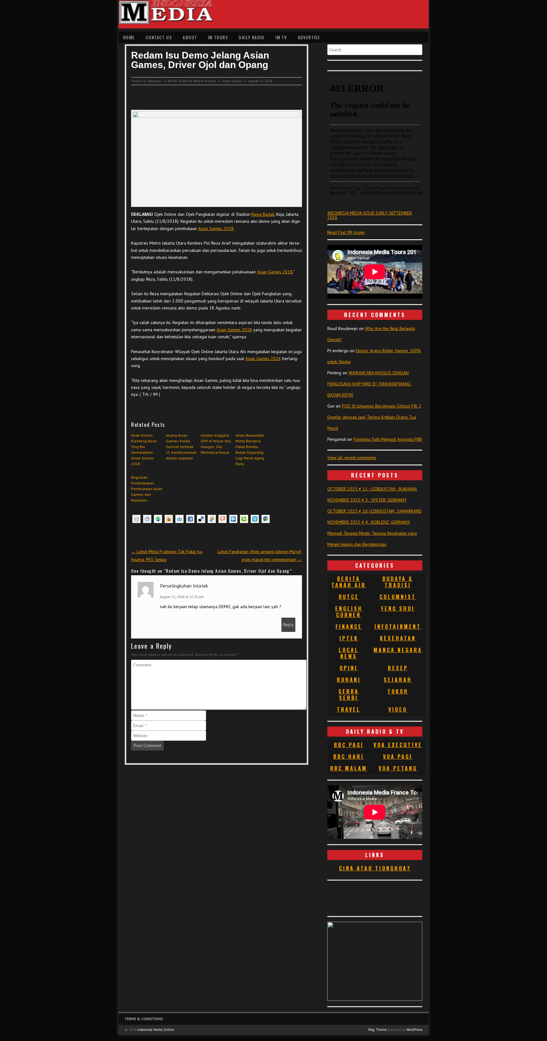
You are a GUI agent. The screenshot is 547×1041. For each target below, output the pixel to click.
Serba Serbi (348, 694)
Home (129, 37)
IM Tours (218, 37)
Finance (349, 626)
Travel (349, 709)
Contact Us (159, 37)
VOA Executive (398, 745)
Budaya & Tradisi (397, 582)
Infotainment (397, 626)
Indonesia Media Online (155, 1029)
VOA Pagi (397, 756)
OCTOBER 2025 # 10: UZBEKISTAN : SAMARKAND (374, 511)
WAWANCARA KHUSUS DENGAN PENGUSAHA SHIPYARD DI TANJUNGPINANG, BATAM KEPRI (369, 384)
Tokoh (397, 691)
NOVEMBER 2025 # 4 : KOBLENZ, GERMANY (368, 522)
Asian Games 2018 (216, 228)
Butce (349, 597)
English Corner (348, 612)
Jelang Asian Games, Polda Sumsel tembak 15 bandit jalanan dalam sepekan (181, 446)
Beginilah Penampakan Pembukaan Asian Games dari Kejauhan (146, 488)
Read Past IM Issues (346, 232)
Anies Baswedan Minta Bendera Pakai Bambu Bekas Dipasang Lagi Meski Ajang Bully (250, 449)
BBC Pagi (349, 745)
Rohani (349, 679)
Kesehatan (398, 638)
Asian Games (232, 81)
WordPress (414, 1029)
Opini (349, 668)
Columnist (398, 597)
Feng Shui (398, 608)
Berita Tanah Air (180, 81)
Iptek (348, 638)
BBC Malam (348, 768)
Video (397, 709)
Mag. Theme (377, 1029)
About (190, 37)
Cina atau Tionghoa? (375, 868)
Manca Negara (398, 650)
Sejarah (398, 679)
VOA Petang (398, 768)
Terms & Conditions (144, 1018)
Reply (288, 624)
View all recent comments (351, 457)
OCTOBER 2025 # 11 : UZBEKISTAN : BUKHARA (372, 489)
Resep (398, 668)
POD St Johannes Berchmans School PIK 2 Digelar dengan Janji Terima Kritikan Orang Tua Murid (374, 417)
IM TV (281, 37)
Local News (349, 653)
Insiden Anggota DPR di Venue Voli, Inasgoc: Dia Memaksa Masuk (216, 444)
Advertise (309, 37)
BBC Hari (348, 756)
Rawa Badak (262, 214)
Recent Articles (204, 81)
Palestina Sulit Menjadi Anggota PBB (387, 439)
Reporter (154, 81)
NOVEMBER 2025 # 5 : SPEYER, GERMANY (366, 500)
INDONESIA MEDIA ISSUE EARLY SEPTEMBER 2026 (369, 215)
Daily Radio (251, 37)
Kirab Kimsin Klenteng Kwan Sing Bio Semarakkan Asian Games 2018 (144, 449)
